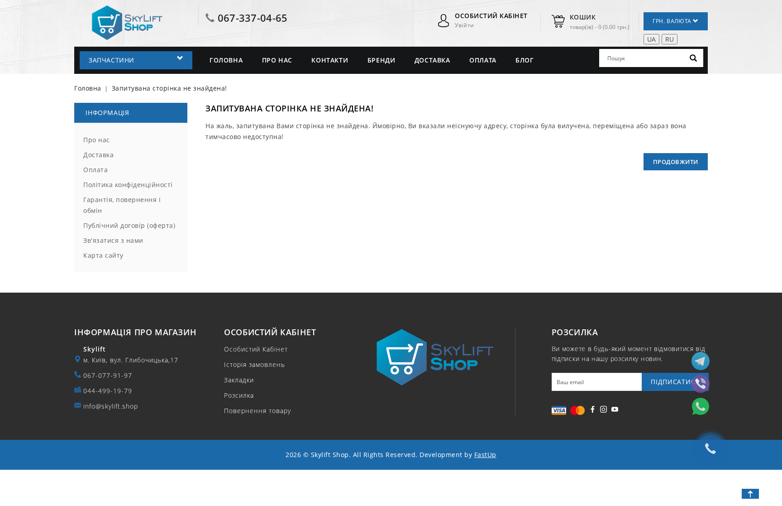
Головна (226, 60)
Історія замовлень (254, 364)
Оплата (482, 60)
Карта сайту (103, 255)
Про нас (277, 60)
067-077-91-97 (107, 375)
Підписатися (675, 381)
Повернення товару (257, 410)
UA (651, 39)
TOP (750, 493)
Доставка (432, 60)
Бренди (381, 60)
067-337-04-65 (253, 17)
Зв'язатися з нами (113, 240)
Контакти (329, 60)
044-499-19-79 (107, 390)
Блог (524, 60)
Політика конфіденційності (128, 184)
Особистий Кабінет (256, 349)
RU (669, 39)
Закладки (239, 380)
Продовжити (675, 162)
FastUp (485, 454)
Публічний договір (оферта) (129, 225)
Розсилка (239, 395)
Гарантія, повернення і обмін (122, 205)
